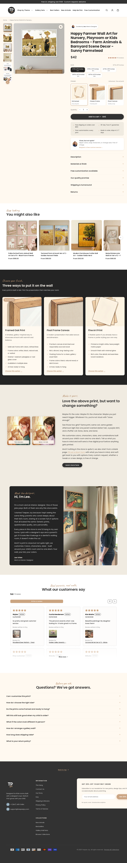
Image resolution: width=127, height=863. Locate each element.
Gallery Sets (40, 10)
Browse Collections (43, 834)
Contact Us (40, 789)
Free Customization (92, 10)
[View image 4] (7, 57)
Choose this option (13, 371)
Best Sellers (54, 10)
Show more (62, 657)
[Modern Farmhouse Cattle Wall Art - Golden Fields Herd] (86, 235)
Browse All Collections (111, 850)
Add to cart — (97, 117)
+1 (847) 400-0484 (17, 804)
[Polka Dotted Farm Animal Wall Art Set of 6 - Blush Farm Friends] (21, 235)
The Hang (39, 785)
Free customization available (97, 170)
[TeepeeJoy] (11, 10)
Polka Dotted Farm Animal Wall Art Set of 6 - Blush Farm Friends (21, 254)
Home (5, 20)
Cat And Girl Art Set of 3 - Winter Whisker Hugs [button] (96, 642)
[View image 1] (7, 27)
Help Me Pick (78, 10)
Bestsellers (40, 826)
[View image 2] (7, 37)
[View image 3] (7, 47)
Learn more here (72, 465)
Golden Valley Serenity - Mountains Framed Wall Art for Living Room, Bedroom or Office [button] (60, 642)
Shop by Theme (23, 10)
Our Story (39, 793)
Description (97, 156)
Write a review (36, 601)
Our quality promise (97, 177)
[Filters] (110, 601)
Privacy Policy (40, 805)
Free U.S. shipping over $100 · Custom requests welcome (63, 2)
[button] (107, 10)
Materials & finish (97, 163)
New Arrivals (66, 10)
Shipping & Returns (43, 801)
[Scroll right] (120, 237)
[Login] (112, 10)
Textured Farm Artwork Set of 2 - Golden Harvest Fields (54, 254)
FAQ (37, 797)
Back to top (62, 770)
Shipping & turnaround (97, 184)
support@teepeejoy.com (19, 809)
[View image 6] (7, 77)
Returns (97, 191)
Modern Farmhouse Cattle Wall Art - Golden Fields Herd (85, 254)
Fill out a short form (76, 452)
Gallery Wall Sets (42, 830)
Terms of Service (42, 809)
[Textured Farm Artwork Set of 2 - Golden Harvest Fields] (54, 235)
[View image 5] (7, 67)
